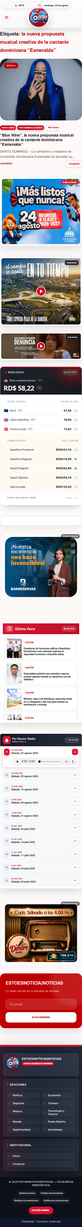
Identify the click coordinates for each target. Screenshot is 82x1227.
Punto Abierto (56, 1121)
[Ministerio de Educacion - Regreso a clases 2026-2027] (41, 211)
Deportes (18, 1103)
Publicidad (28, 1221)
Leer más (6, 163)
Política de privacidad (52, 1193)
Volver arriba (40, 1210)
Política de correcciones (56, 1200)
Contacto (19, 1164)
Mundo (17, 1121)
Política (17, 1095)
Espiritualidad (21, 1129)
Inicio (16, 1156)
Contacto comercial (49, 1221)
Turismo (53, 1103)
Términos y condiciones (26, 1200)
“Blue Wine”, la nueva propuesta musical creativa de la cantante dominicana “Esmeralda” (37, 139)
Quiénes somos (27, 1193)
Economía (54, 1095)
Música (17, 1111)
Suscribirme (41, 1017)
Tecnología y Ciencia (56, 1112)
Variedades (55, 1129)
